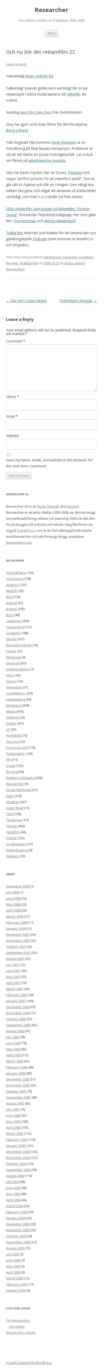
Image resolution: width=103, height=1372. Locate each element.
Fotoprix (75, 172)
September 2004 (18, 1169)
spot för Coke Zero (36, 112)
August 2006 (15, 1031)
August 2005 (15, 1103)
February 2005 (17, 1139)
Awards (12, 591)
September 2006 (18, 1025)
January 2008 (16, 928)
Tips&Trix (13, 832)
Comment (15, 341)
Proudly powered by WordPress (29, 1363)
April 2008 (13, 910)
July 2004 (12, 1182)
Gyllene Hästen (18, 669)
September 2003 (18, 1242)
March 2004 (14, 1206)
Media (11, 711)
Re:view (12, 263)
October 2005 (16, 1091)
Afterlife (74, 94)
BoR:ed (11, 603)
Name (12, 396)
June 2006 (13, 1043)
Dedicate (40, 238)
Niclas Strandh (48, 506)
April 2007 (13, 983)
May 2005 (13, 1121)
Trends (11, 838)
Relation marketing (20, 777)
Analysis (12, 584)
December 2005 (18, 1079)
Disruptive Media (19, 645)
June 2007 (13, 970)
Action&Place (16, 572)
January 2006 (16, 1073)
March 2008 (14, 916)
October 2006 (16, 1019)
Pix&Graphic (15, 753)
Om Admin (16, 1326)
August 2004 (15, 1175)
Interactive (14, 687)
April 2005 (13, 1127)
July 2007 (12, 964)
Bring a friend (17, 130)
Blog (9, 597)
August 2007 (15, 958)
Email (12, 416)
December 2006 (18, 1007)
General (12, 663)
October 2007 (16, 946)
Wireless (12, 856)
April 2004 (13, 1200)
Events (11, 651)
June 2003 (13, 1260)
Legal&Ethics (15, 693)
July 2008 (12, 892)
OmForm (12, 717)
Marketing (13, 705)
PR (8, 759)
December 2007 (18, 934)
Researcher (51, 10)
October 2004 (16, 1163)
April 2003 (13, 1272)
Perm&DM (13, 735)
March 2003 (14, 1278)
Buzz (10, 615)
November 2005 (18, 1085)
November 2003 (18, 1230)
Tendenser (14, 820)
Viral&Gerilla (28, 263)
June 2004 (13, 1188)
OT (8, 729)
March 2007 (14, 989)
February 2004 (17, 1212)
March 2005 (14, 1133)
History (11, 681)
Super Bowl (14, 808)
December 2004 (18, 1151)
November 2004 (18, 1157)
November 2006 (18, 1013)
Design (11, 639)
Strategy (12, 802)
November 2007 (18, 940)
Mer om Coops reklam (26, 300)
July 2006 (12, 1037)
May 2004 (13, 1194)
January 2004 (16, 1218)
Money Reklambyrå (60, 220)
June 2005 (13, 1115)
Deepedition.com (19, 542)
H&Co (10, 675)
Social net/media (19, 790)
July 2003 (12, 1254)
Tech (9, 814)
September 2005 (18, 1097)
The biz (11, 826)
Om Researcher (18, 1320)
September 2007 (18, 952)
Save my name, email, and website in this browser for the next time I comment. (49, 463)
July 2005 (12, 1109)
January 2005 (16, 1145)
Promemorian (25, 220)
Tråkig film (14, 232)
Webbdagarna (17, 850)
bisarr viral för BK (40, 76)
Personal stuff (17, 747)
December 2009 (18, 886)
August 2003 (15, 1248)
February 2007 (17, 995)
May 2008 (13, 904)
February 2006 (17, 1067)
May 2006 (13, 1049)
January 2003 (16, 1290)
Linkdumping (15, 699)
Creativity (86, 257)
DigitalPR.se (25, 530)
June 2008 (13, 898)
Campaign (70, 257)
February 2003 (17, 1284)
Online (11, 723)
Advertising (52, 257)
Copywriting (15, 627)
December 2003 (18, 1224)
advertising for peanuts (47, 160)
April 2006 (13, 1055)
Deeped (72, 506)
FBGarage (13, 657)
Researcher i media (21, 1332)
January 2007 (16, 1001)
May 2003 (13, 1266)
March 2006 (14, 1061)
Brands (11, 609)
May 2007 (13, 976)
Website (12, 435)
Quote (11, 765)
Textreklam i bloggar (78, 300)
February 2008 (17, 922)
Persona (12, 741)
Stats (10, 796)
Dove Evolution (64, 142)
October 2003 (16, 1236)
